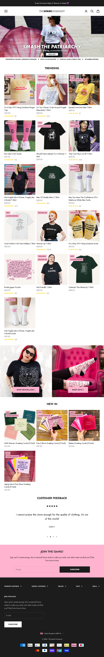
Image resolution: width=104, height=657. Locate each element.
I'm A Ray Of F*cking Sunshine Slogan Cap (19, 108)
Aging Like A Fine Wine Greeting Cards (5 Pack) (17, 485)
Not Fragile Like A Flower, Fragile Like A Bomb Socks (19, 332)
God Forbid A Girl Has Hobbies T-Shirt (19, 243)
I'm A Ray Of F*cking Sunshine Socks (83, 243)
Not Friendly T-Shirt (44, 287)
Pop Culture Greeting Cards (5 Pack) (51, 443)
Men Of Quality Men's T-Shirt (47, 197)
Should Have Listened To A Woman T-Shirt (51, 155)
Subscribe (74, 569)
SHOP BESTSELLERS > (26, 389)
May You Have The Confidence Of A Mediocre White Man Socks (83, 198)
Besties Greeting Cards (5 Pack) (81, 443)
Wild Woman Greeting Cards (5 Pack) (19, 443)
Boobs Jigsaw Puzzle (12, 287)
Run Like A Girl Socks (12, 153)
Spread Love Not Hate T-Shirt (80, 107)
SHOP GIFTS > (78, 389)
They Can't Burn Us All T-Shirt (80, 153)
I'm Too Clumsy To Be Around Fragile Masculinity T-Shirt (51, 108)
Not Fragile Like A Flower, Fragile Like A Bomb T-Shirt (19, 198)
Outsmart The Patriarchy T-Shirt (81, 287)
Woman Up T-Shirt (43, 243)
